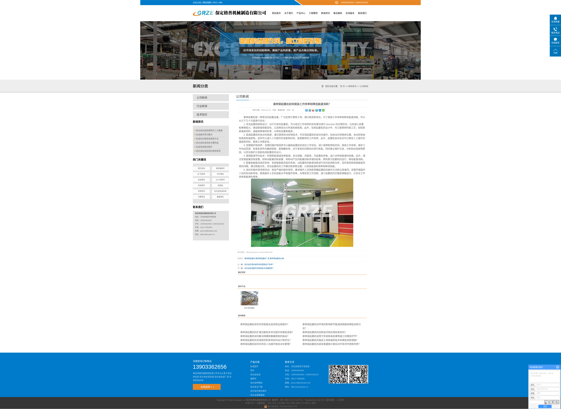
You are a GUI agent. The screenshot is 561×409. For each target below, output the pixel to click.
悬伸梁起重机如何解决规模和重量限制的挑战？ (264, 336)
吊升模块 (220, 174)
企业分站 (197, 2)
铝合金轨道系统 (220, 191)
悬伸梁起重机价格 (277, 259)
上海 (279, 403)
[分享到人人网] (320, 110)
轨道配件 (254, 366)
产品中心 (301, 13)
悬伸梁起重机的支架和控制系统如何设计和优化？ (266, 340)
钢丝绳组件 (220, 168)
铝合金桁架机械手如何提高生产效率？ (259, 265)
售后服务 (337, 13)
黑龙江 (308, 403)
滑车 (252, 370)
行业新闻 (202, 106)
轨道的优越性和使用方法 (207, 138)
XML (221, 2)
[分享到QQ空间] (310, 110)
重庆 (283, 403)
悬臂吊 (253, 378)
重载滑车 (220, 197)
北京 (269, 403)
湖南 (313, 403)
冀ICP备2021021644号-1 (291, 400)
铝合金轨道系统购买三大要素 (209, 130)
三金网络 (340, 400)
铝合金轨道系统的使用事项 (208, 151)
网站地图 (207, 2)
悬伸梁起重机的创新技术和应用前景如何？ (324, 332)
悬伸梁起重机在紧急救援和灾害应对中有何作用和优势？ (331, 344)
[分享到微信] (323, 110)
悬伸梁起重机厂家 (262, 259)
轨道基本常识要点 (204, 134)
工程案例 (313, 13)
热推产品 (249, 403)
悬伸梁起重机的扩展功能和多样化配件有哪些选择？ (267, 332)
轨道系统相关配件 (204, 147)
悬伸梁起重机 (249, 259)
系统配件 (201, 185)
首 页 (342, 86)
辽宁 (302, 403)
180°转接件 (220, 180)
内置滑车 (201, 197)
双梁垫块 (201, 191)
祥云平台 (321, 400)
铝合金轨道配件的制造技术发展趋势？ (259, 268)
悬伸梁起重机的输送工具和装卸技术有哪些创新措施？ (330, 340)
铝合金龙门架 (256, 387)
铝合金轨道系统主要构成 (207, 143)
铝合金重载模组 (257, 395)
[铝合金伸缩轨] (249, 298)
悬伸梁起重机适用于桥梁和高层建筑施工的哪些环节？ (330, 336)
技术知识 (202, 114)
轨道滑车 (201, 180)
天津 (274, 403)
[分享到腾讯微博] (316, 110)
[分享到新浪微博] (313, 110)
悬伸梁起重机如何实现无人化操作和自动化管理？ (266, 344)
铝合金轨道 (255, 374)
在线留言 (350, 13)
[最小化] (557, 367)
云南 (297, 403)
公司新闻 (364, 86)
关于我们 (288, 13)
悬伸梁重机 (249, 117)
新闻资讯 (325, 13)
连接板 (220, 185)
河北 (288, 403)
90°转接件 (201, 174)
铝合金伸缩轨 (249, 308)
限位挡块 (201, 168)
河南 (293, 403)
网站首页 (276, 13)
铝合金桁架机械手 (258, 391)
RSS (215, 2)
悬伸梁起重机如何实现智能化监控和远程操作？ (264, 324)
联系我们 (362, 13)
